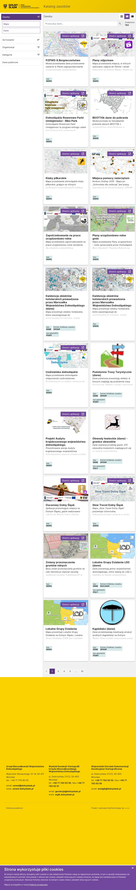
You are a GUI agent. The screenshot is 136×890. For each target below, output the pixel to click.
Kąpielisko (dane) (103, 628)
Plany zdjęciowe (102, 60)
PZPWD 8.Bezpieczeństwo (63, 60)
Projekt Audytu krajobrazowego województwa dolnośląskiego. (66, 441)
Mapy (6, 24)
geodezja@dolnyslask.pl (67, 791)
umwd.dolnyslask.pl (23, 788)
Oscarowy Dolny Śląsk (60, 505)
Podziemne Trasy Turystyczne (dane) (112, 373)
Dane (6, 30)
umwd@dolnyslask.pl (24, 785)
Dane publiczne (10, 62)
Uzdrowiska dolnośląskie (62, 372)
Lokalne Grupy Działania (61, 628)
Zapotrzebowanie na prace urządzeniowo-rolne (63, 237)
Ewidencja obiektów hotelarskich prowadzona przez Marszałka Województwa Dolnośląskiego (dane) (65, 302)
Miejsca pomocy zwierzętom (110, 178)
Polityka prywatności (14, 808)
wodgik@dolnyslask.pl (109, 788)
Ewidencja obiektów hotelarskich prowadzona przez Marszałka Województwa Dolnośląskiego (111, 300)
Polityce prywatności (38, 885)
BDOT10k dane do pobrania (110, 117)
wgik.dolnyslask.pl (64, 794)
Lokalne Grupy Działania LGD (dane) (111, 564)
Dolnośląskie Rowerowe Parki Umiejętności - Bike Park (65, 119)
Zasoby (21, 17)
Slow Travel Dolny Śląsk (107, 505)
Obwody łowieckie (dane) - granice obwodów (110, 440)
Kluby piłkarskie (56, 178)
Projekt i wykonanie (111, 808)
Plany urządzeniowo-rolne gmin (109, 237)
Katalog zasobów (57, 6)
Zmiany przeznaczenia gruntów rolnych (60, 564)
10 (82, 671)
